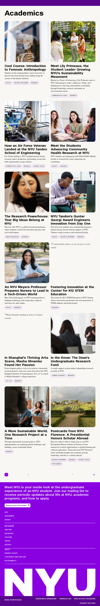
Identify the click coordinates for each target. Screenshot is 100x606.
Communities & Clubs (59, 95)
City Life (9, 381)
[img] (27, 41)
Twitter (8, 530)
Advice (8, 520)
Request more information (16, 505)
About (7, 549)
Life (6, 512)
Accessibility (11, 561)
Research (34, 83)
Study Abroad (56, 464)
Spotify (8, 545)
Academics (9, 516)
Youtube (8, 537)
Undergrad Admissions (46, 599)
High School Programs (84, 599)
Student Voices (38, 166)
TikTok (7, 541)
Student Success (87, 603)
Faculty (8, 83)
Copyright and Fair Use (15, 557)
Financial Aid (65, 599)
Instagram (9, 526)
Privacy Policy (11, 553)
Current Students (58, 375)
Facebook (9, 534)
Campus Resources (12, 237)
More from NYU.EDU (13, 600)
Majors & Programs (21, 83)
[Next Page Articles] (93, 474)
